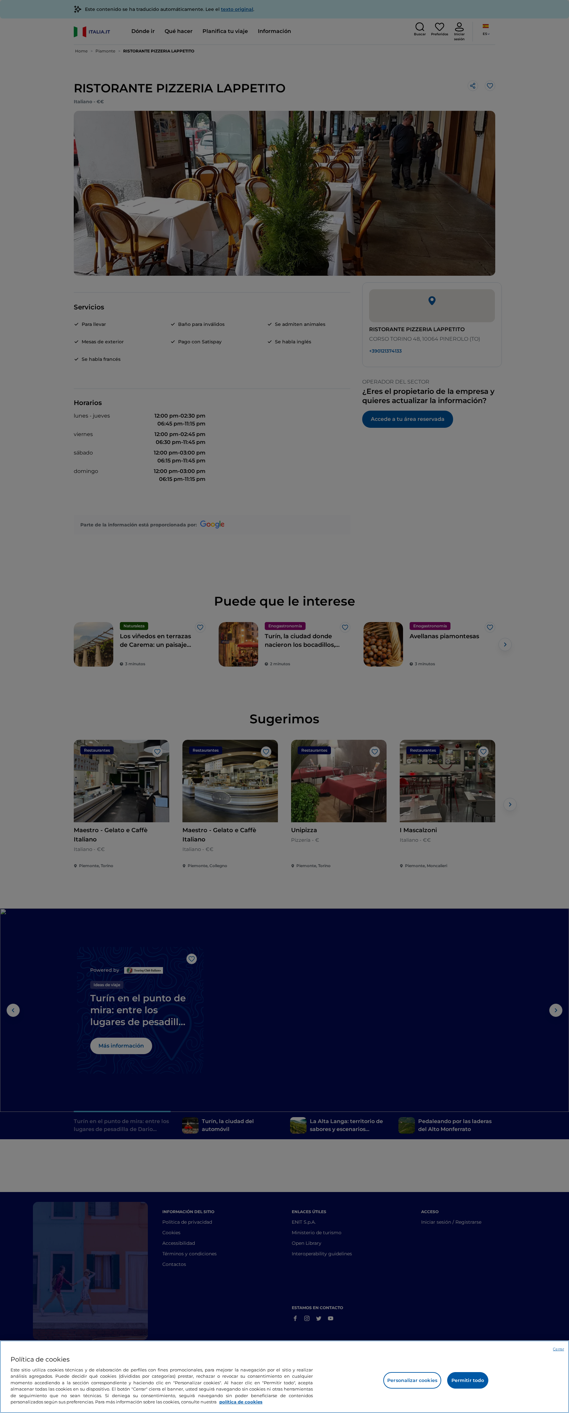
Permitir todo (467, 1380)
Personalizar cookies (412, 1380)
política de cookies (240, 1401)
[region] (284, 1376)
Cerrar (558, 1349)
